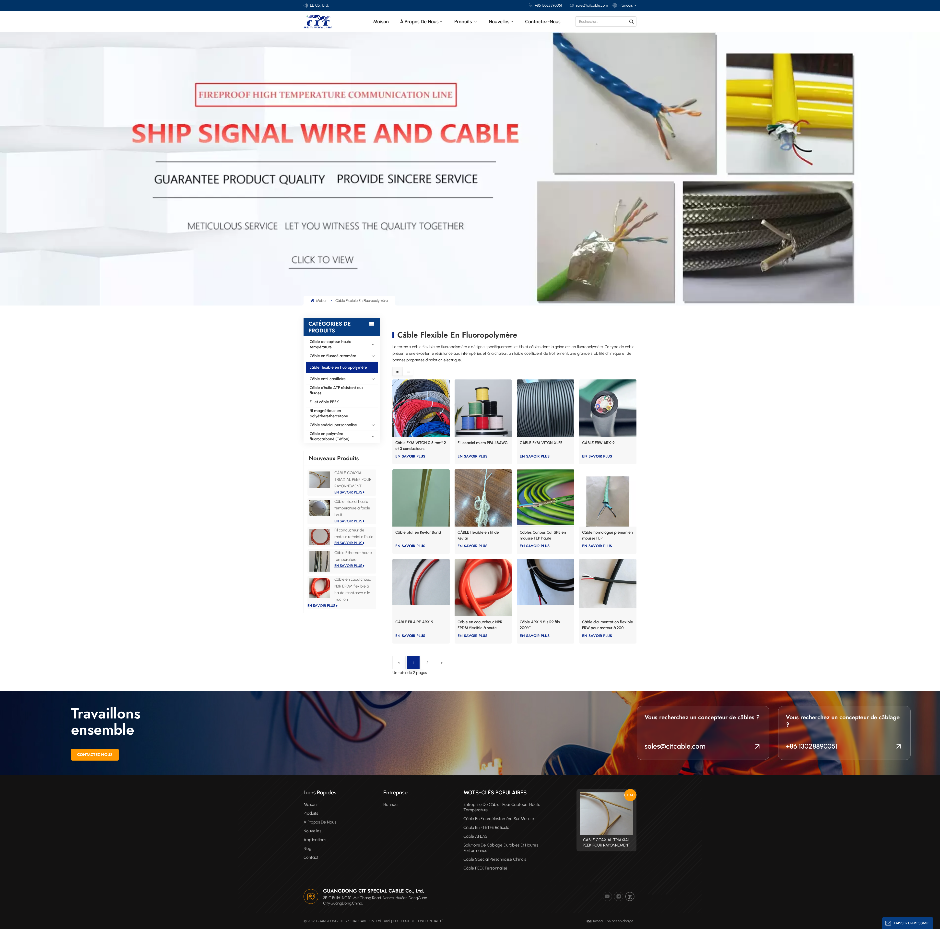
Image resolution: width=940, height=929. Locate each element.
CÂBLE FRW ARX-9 (598, 442)
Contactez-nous (543, 21)
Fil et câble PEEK (324, 402)
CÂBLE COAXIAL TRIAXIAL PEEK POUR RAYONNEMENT (352, 479)
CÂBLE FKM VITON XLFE (541, 442)
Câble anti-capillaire (328, 378)
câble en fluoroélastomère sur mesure (498, 818)
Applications (315, 839)
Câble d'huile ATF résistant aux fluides (337, 390)
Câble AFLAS (475, 836)
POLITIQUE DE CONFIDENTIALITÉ (418, 921)
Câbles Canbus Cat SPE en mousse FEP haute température (543, 535)
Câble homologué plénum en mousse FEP (607, 535)
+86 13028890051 (548, 5)
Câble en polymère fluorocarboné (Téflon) (330, 436)
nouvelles (499, 21)
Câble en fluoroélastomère (333, 355)
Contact (311, 857)
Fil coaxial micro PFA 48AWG (483, 442)
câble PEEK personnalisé (485, 868)
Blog (307, 848)
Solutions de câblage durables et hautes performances (500, 848)
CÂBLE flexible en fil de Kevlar (478, 535)
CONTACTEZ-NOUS (95, 754)
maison (310, 804)
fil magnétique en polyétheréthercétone (329, 413)
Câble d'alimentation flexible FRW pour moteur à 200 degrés (607, 625)
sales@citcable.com (592, 5)
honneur (391, 804)
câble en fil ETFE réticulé (486, 827)
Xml (387, 921)
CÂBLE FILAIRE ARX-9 (414, 622)
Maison (381, 21)
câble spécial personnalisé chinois (494, 859)
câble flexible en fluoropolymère (338, 367)
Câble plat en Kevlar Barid (418, 532)
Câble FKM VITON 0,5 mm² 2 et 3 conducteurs (420, 445)
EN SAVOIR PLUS (348, 492)
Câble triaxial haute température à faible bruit (352, 508)
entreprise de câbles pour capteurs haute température (501, 807)
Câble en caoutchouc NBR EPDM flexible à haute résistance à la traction (480, 625)
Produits (463, 21)
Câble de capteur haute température (330, 344)
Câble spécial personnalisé (333, 425)
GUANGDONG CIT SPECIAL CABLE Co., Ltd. (373, 890)
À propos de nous (419, 21)
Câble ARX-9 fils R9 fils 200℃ (540, 625)
